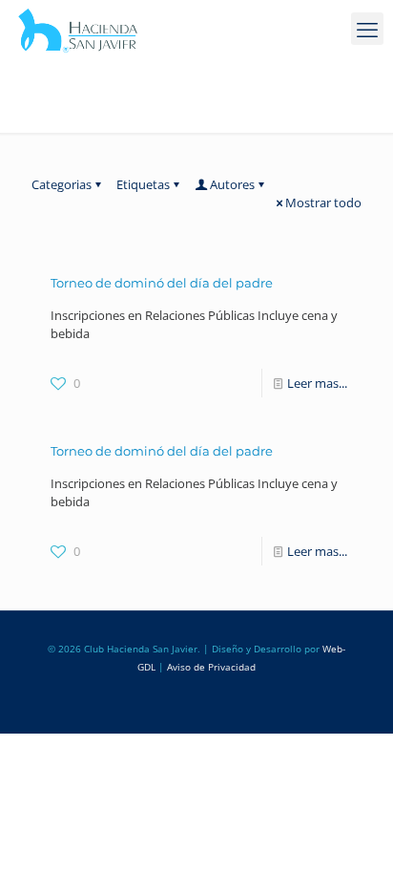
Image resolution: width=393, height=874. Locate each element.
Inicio (46, 117)
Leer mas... (317, 383)
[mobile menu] (367, 28)
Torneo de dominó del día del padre (162, 282)
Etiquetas (143, 184)
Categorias (61, 184)
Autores (232, 184)
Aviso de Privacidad (211, 667)
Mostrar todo (323, 202)
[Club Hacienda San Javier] (77, 29)
